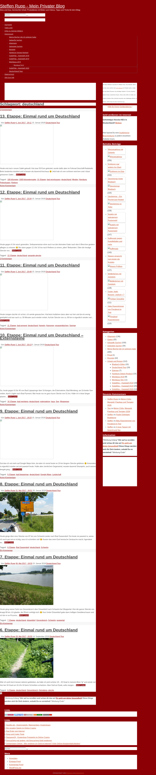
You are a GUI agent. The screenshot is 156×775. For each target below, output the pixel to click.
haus (53, 401)
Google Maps (45, 474)
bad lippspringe (22, 474)
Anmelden (13, 758)
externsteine (45, 401)
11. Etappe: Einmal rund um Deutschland (40, 265)
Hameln (42, 326)
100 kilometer (12, 180)
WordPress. (79, 773)
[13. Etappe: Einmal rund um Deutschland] (26, 163)
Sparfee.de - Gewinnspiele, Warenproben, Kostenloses (28, 725)
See (57, 401)
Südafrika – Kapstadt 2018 (122, 383)
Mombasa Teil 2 (118, 380)
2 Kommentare (6, 110)
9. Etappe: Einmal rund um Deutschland (39, 411)
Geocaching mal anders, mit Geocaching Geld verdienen (29, 741)
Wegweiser (64, 401)
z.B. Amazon (119, 88)
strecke (51, 690)
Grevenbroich (41, 620)
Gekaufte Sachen (114, 343)
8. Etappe (11, 547)
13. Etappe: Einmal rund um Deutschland (40, 116)
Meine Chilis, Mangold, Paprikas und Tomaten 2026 (120, 402)
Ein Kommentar (6, 550)
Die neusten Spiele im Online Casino (21, 728)
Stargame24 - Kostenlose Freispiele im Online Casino (28, 737)
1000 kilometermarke (27, 180)
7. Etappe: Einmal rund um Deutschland (39, 557)
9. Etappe (11, 474)
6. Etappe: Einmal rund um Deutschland (39, 630)
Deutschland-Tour (53, 123)
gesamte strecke (34, 255)
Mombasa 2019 (118, 377)
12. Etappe (11, 255)
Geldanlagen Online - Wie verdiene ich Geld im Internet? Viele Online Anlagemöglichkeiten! (43, 744)
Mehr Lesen (21, 175)
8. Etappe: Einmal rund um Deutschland (39, 484)
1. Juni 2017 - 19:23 (24, 418)
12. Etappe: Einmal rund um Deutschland (40, 192)
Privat (109, 355)
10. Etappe (11, 401)
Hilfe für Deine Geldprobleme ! (120, 107)
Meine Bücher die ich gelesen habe (121, 349)
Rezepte (110, 358)
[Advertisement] (46, 94)
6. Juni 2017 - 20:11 (24, 123)
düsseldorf (31, 620)
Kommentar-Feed (16, 765)
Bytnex (118, 123)
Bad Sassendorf (22, 547)
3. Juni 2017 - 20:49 (24, 272)
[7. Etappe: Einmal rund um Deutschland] (26, 604)
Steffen (110, 415)
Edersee (115, 370)
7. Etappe (11, 620)
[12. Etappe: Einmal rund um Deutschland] (26, 239)
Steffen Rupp (10, 123)
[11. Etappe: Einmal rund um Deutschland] (24, 309)
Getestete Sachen (114, 346)
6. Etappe (11, 690)
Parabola (69, 773)
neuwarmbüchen (62, 326)
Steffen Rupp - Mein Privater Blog (32, 6)
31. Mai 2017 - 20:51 (24, 491)
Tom (109, 408)
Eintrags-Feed (15, 761)
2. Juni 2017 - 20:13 (24, 345)
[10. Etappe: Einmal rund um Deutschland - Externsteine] (26, 385)
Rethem (14, 183)
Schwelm (44, 547)
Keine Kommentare (8, 186)
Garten (110, 340)
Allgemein (111, 336)
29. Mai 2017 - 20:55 (24, 636)
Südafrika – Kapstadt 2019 (122, 386)
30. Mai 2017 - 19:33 (24, 563)
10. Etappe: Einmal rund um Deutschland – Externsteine (41, 337)
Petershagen (5, 183)
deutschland (66, 180)
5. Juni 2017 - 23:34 (24, 199)
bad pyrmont (22, 326)
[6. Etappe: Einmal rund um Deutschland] (26, 677)
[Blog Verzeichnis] (37, 715)
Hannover (50, 326)
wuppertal (61, 620)
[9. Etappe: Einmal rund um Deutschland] (26, 458)
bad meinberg (22, 401)
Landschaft (56, 474)
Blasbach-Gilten (118, 364)
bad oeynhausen (53, 180)
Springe (72, 326)
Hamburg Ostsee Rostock (122, 374)
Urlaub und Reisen (115, 361)
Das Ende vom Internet (15, 731)
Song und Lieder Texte (15, 734)
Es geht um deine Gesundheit (69, 698)
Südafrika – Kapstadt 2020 (122, 389)
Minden (75, 180)
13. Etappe (41, 180)
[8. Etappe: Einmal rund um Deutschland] (26, 531)
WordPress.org (15, 768)
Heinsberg (43, 690)
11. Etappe (11, 326)
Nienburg (83, 180)
